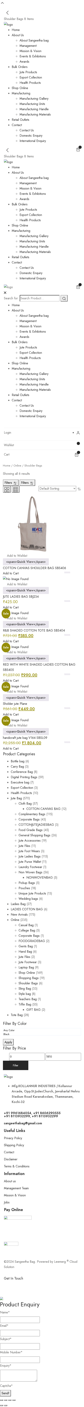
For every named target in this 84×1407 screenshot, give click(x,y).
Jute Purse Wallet (30, 861)
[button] (15, 555)
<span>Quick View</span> (26, 562)
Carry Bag (17, 766)
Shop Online (20, 88)
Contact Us (27, 130)
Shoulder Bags (28, 983)
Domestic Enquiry (31, 135)
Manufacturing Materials (35, 114)
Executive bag (20, 782)
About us (10, 1181)
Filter (15, 1065)
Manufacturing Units (32, 104)
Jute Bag (16, 798)
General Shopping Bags (34, 835)
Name (5, 1312)
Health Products (30, 82)
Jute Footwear (28, 962)
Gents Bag (26, 946)
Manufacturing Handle (34, 109)
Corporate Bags (29, 819)
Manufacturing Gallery (34, 98)
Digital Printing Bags (24, 777)
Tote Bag (17, 1015)
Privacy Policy (13, 1138)
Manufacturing (21, 93)
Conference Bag (22, 772)
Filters (8, 482)
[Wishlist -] (76, 445)
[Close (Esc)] (13, 1400)
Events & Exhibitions (33, 56)
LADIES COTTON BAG (27, 909)
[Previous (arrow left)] (1, 1405)
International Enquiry (33, 141)
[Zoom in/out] (1, 1400)
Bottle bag (17, 761)
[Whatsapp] (19, 1285)
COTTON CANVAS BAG (43, 809)
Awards (24, 61)
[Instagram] (30, 1285)
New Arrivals (19, 914)
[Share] (9, 1400)
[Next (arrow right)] (5, 1405)
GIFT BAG (33, 1009)
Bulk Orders (20, 67)
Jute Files (24, 846)
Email (4, 1325)
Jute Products (28, 72)
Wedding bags (28, 898)
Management (28, 45)
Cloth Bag (25, 803)
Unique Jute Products (32, 893)
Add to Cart (11, 573)
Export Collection (31, 77)
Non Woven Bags (30, 872)
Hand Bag (25, 951)
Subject (6, 1339)
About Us (18, 35)
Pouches (24, 888)
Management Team (16, 1188)
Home (16, 30)
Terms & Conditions (16, 1166)
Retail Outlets (20, 119)
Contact (17, 125)
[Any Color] (41, 1030)
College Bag (27, 930)
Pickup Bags (27, 883)
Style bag (25, 994)
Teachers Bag (28, 999)
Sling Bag (25, 988)
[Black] (41, 1034)
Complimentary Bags (32, 814)
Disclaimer (10, 1159)
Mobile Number (11, 1352)
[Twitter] (41, 1285)
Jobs (7, 1202)
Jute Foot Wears (29, 851)
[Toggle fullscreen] (5, 1400)
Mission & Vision (30, 51)
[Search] (64, 298)
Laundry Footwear (30, 867)
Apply (8, 1042)
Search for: (11, 298)
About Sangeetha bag (34, 40)
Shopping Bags (29, 978)
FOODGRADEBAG (32, 941)
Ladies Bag (18, 904)
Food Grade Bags (31, 830)
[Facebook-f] (9, 1285)
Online (17, 465)
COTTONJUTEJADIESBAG (36, 824)
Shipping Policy (14, 1145)
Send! (5, 1393)
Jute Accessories (30, 840)
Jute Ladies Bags (30, 856)
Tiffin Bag (25, 1004)
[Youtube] (52, 1285)
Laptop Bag (26, 967)
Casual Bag (26, 925)
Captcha (6, 1386)
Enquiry (5, 1365)
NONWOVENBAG (39, 877)
